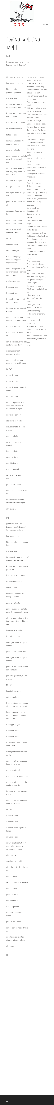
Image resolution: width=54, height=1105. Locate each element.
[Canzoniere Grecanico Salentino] (27, 24)
